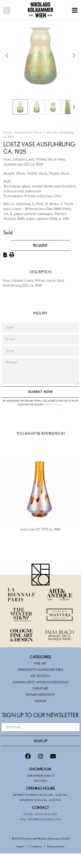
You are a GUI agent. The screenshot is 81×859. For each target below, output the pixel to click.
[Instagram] (40, 756)
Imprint (20, 846)
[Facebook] (28, 756)
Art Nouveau (40, 676)
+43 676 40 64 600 (46, 814)
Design (40, 701)
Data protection (56, 846)
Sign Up (40, 741)
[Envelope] (52, 756)
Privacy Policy (54, 404)
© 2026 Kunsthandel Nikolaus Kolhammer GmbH (40, 838)
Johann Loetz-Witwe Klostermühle (40, 682)
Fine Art (40, 663)
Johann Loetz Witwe (27, 132)
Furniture (40, 688)
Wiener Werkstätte (40, 694)
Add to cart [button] (41, 549)
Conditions (35, 846)
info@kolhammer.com (44, 819)
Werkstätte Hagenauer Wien (40, 669)
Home (7, 132)
